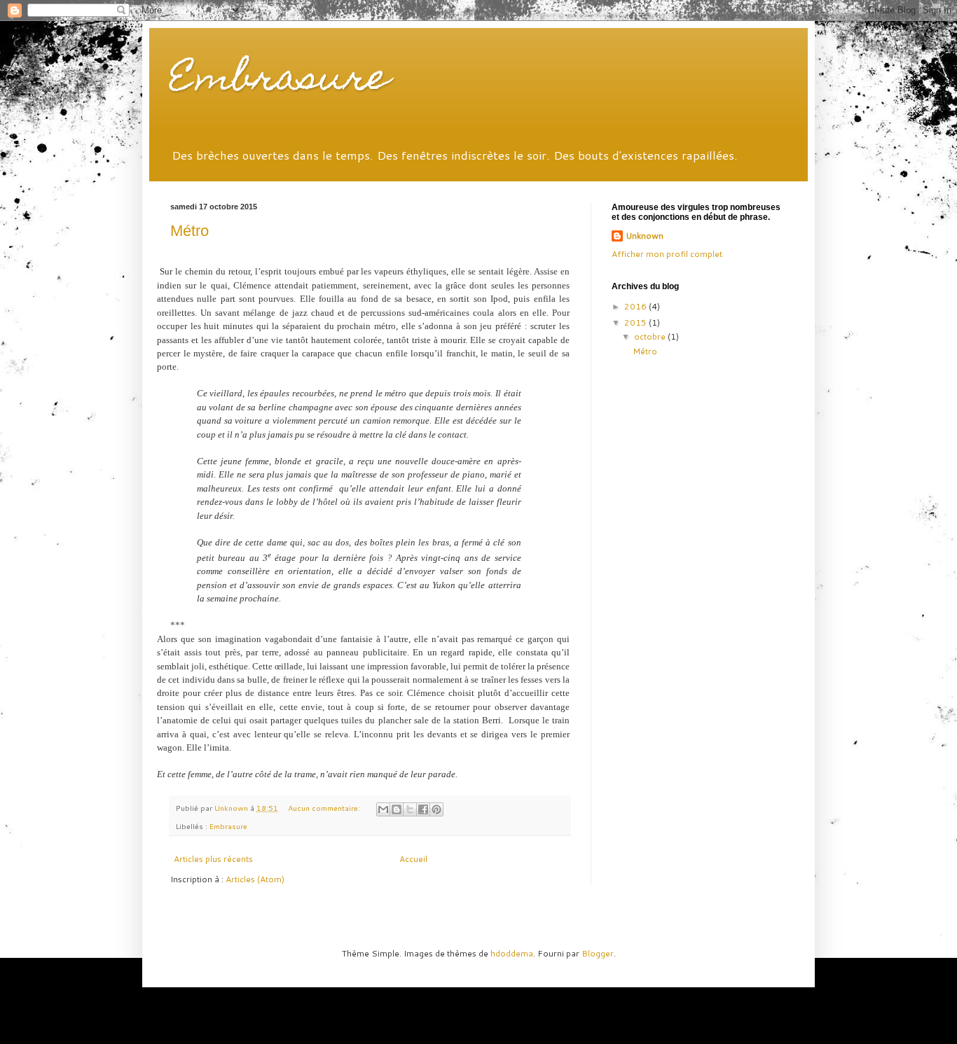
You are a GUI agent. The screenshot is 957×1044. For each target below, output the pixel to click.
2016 (636, 306)
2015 (636, 322)
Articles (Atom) (255, 879)
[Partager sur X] (410, 809)
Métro (189, 230)
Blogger (597, 953)
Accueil (413, 859)
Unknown (644, 236)
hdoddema (511, 953)
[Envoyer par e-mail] (383, 809)
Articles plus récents (213, 859)
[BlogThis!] (397, 809)
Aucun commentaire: (325, 807)
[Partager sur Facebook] (423, 809)
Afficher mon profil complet (667, 254)
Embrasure (280, 80)
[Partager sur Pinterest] (436, 809)
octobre (651, 336)
